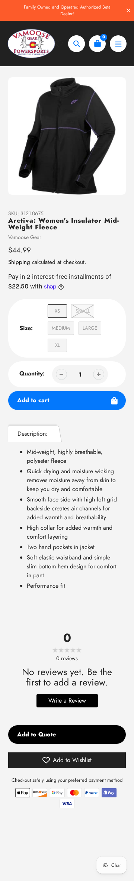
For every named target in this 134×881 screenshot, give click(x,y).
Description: (32, 433)
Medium (61, 328)
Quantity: (32, 373)
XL (57, 345)
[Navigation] (118, 43)
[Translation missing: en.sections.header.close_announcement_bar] (128, 10)
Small (83, 310)
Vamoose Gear (24, 237)
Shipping (19, 262)
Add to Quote (36, 734)
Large (90, 328)
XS (57, 310)
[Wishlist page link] (61, 43)
